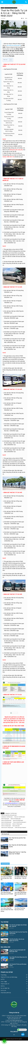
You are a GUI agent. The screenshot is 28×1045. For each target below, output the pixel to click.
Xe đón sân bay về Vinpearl (20, 827)
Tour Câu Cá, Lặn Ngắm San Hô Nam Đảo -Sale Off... (6, 878)
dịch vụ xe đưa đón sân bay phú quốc (9, 815)
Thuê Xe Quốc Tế (5, 983)
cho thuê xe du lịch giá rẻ (13, 45)
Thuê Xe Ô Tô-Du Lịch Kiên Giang (11, 7)
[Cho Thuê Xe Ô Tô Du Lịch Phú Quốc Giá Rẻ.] (4, 966)
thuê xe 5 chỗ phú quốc (6, 823)
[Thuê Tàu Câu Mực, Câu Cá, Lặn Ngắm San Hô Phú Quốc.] (4, 940)
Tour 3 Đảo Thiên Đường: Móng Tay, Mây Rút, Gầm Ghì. (20, 894)
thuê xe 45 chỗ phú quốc (6, 822)
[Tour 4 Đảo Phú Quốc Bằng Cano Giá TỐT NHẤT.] (7, 886)
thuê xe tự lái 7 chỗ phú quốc (7, 827)
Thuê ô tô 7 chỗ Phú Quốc (19, 816)
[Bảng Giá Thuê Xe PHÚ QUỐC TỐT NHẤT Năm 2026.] (4, 951)
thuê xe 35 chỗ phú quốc (18, 820)
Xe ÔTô (2, 7)
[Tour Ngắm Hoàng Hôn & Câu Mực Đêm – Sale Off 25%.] (21, 871)
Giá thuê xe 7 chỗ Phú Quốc (7, 816)
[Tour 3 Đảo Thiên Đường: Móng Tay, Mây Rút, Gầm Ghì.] (21, 886)
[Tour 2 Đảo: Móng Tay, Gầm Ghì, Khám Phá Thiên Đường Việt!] (7, 902)
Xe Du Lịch (3, 990)
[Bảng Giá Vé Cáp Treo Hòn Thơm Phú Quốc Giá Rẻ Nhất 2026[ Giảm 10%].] (4, 933)
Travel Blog (3, 975)
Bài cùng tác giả (5, 834)
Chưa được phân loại (6, 992)
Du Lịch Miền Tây (5, 988)
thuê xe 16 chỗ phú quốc (16, 818)
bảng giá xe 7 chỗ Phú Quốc (11, 813)
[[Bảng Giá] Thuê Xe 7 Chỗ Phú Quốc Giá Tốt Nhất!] (4, 853)
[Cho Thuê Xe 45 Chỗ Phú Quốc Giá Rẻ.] (4, 846)
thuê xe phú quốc (16, 825)
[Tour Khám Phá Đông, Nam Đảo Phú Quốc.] (21, 902)
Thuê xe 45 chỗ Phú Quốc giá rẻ (19, 822)
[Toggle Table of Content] (9, 60)
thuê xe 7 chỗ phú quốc (17, 823)
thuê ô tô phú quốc (5, 818)
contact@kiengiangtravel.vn (12, 803)
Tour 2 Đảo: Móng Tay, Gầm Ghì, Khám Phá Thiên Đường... (7, 910)
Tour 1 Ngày (4, 981)
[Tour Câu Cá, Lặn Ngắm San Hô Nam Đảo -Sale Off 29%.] (7, 871)
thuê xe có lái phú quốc (6, 825)
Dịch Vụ (3, 986)
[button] (26, 2)
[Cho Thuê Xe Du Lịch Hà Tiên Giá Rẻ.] (4, 839)
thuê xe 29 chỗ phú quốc (6, 820)
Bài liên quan (5, 832)
